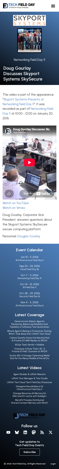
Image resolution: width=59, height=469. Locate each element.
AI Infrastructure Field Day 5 (30, 260)
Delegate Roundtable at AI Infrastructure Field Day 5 (29, 388)
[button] (53, 6)
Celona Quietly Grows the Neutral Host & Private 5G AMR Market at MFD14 (29, 339)
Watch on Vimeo (14, 208)
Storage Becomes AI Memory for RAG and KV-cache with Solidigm (29, 395)
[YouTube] (8, 432)
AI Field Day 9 (29, 287)
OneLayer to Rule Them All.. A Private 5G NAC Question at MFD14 (29, 350)
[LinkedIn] (25, 432)
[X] (50, 432)
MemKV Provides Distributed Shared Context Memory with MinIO (29, 401)
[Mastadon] (34, 432)
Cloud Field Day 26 (29, 269)
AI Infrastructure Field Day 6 (30, 305)
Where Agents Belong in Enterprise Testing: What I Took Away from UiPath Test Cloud (29, 332)
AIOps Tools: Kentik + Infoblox (29, 344)
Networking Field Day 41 (30, 278)
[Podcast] (42, 432)
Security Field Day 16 (29, 296)
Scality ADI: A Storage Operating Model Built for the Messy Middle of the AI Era (30, 357)
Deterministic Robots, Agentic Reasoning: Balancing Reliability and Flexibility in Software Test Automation (29, 324)
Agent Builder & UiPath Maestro (29, 374)
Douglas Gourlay (28, 236)
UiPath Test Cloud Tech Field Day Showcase (29, 382)
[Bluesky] (17, 432)
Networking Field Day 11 (29, 60)
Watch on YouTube (16, 203)
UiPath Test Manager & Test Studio (30, 378)
